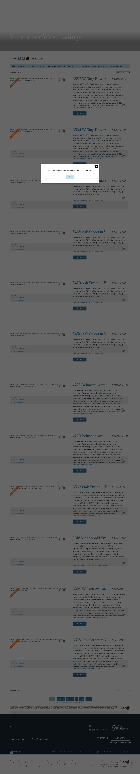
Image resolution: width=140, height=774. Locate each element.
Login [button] (41, 58)
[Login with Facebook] (19, 59)
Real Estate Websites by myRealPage (118, 752)
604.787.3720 (14, 155)
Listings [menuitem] (28, 5)
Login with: (13, 58)
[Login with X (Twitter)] (27, 59)
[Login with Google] (23, 59)
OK (70, 177)
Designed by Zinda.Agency (88, 752)
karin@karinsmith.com (17, 156)
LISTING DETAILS (79, 113)
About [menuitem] (111, 5)
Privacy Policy (102, 752)
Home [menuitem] (19, 5)
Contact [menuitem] (128, 5)
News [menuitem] (119, 5)
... (76, 699)
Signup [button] (34, 58)
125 (81, 699)
